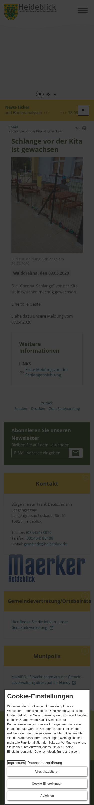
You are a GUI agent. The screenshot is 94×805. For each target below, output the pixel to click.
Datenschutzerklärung (44, 763)
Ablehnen (47, 795)
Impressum (16, 763)
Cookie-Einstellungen (47, 783)
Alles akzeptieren (47, 771)
